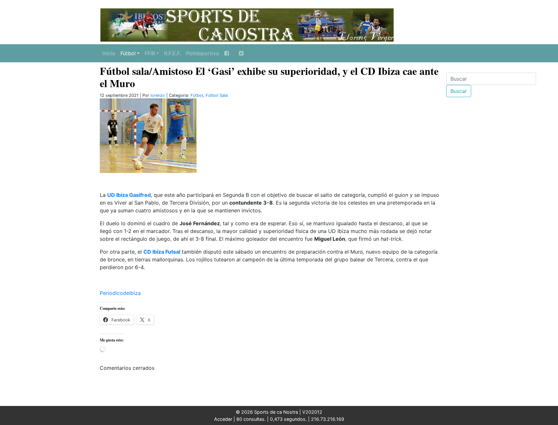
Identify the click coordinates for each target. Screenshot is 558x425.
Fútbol (128, 53)
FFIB (150, 53)
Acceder (223, 419)
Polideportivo (202, 53)
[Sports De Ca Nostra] (247, 24)
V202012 (312, 412)
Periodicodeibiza (120, 293)
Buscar (458, 91)
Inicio (108, 53)
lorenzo (157, 95)
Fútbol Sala (217, 95)
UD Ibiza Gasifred (129, 195)
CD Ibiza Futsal (161, 251)
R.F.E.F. (172, 53)
